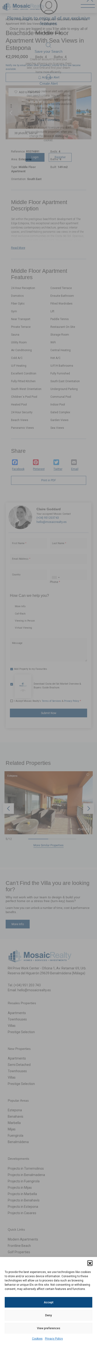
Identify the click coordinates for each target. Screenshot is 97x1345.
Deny (48, 1315)
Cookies (37, 1338)
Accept (48, 1302)
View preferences (48, 1328)
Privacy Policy (54, 1338)
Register (60, 166)
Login (35, 166)
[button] (90, 1263)
